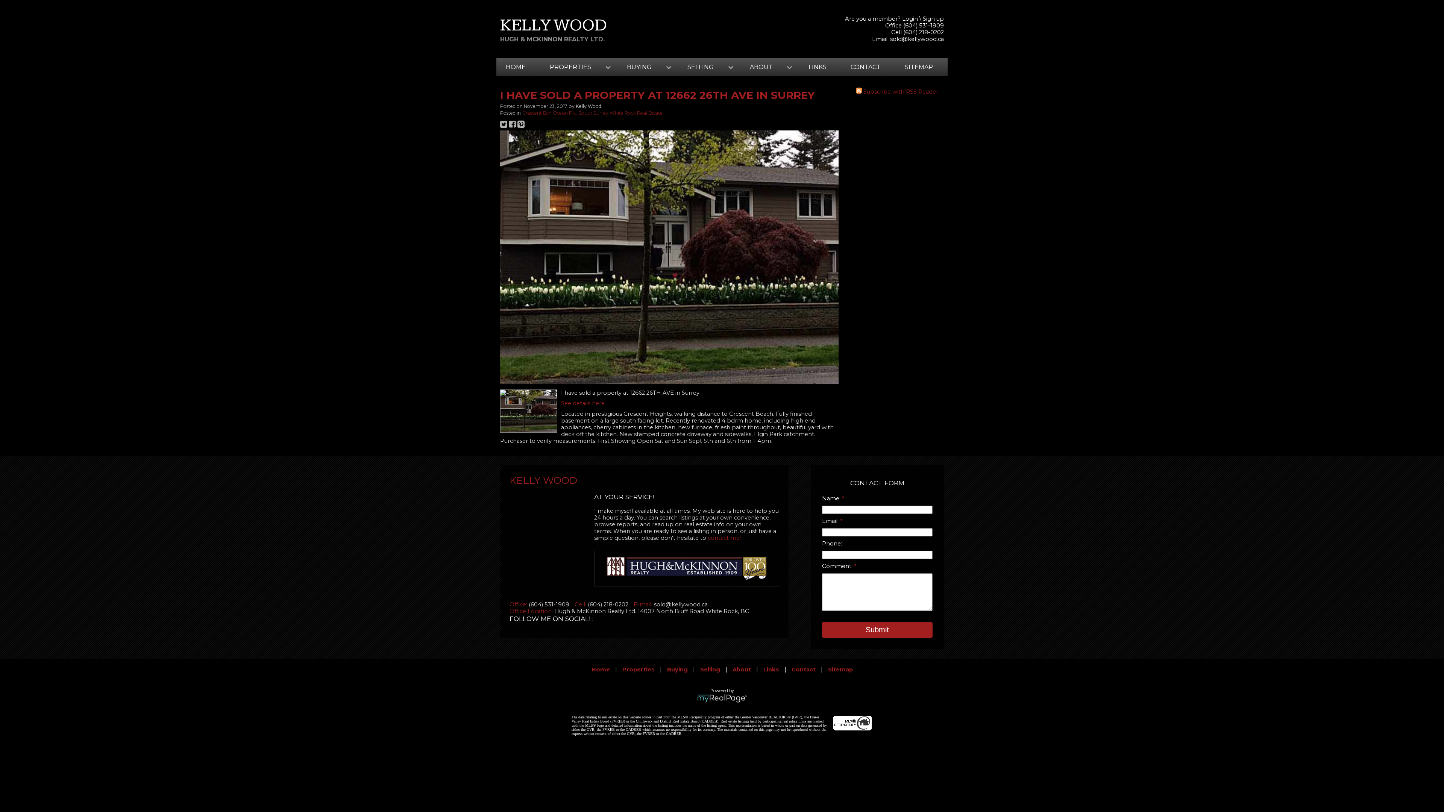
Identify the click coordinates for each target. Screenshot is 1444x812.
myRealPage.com (722, 698)
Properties (638, 669)
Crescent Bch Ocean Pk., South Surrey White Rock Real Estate (592, 113)
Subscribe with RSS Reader (900, 91)
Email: (831, 521)
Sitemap (919, 67)
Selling (710, 669)
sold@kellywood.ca (917, 39)
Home (516, 67)
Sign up (933, 18)
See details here (583, 403)
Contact (866, 67)
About (742, 669)
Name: (832, 498)
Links (817, 67)
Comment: (838, 566)
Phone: (832, 543)
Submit (877, 630)
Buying (677, 669)
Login (910, 18)
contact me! (724, 538)
